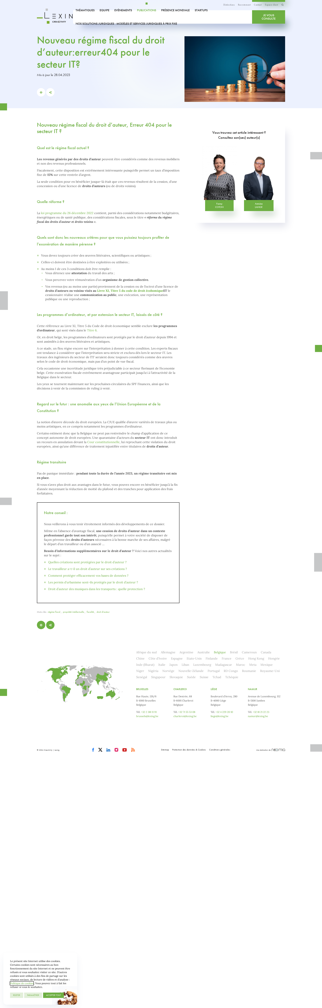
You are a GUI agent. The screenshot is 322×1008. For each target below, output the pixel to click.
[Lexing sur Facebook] (93, 750)
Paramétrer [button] (33, 995)
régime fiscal (54, 612)
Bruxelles (142, 689)
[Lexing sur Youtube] (124, 750)
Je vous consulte (269, 16)
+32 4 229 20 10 (224, 712)
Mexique (266, 665)
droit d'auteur (103, 612)
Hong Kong (256, 658)
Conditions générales (219, 749)
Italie (161, 665)
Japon (173, 665)
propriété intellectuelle (73, 612)
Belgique (220, 652)
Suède (191, 677)
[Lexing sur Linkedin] (108, 750)
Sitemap (165, 749)
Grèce (239, 658)
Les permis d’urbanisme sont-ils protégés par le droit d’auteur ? (93, 582)
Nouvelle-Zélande (191, 671)
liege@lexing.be (219, 716)
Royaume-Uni (270, 671)
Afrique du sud (146, 652)
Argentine (186, 652)
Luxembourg (202, 665)
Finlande (212, 658)
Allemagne (168, 652)
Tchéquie (231, 677)
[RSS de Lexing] (133, 750)
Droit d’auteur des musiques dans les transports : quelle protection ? (96, 589)
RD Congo (231, 671)
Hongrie (274, 658)
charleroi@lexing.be (185, 716)
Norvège (168, 671)
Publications (146, 10)
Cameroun (249, 652)
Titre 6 (92, 330)
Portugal (214, 671)
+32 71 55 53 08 (186, 712)
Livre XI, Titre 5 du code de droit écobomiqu (129, 291)
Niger (140, 671)
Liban (185, 665)
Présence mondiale (175, 10)
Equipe (104, 10)
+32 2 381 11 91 (149, 712)
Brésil (234, 652)
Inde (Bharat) (145, 665)
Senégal (141, 677)
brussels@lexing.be (147, 716)
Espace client (271, 4)
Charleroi (180, 689)
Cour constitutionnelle (103, 442)
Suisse (204, 677)
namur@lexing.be (258, 716)
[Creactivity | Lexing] (55, 17)
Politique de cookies (22, 983)
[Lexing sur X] (100, 750)
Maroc (240, 665)
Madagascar (223, 665)
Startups (201, 10)
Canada (266, 652)
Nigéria (153, 671)
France (226, 658)
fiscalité (90, 612)
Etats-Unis (194, 658)
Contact (258, 4)
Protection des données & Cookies (189, 749)
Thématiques (85, 10)
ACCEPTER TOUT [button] (53, 995)
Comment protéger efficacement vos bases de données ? (88, 575)
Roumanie (249, 671)
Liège (214, 689)
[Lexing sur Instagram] (116, 750)
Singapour (158, 677)
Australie (203, 652)
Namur (252, 689)
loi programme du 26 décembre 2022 (67, 213)
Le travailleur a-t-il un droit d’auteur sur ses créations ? (87, 569)
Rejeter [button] (16, 995)
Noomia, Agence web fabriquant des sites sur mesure (278, 750)
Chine (140, 658)
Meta (252, 665)
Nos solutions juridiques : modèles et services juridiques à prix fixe (126, 24)
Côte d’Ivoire (158, 658)
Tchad (216, 677)
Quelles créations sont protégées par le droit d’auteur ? (87, 562)
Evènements (123, 10)
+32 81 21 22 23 (261, 712)
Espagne (177, 658)
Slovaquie (176, 677)
